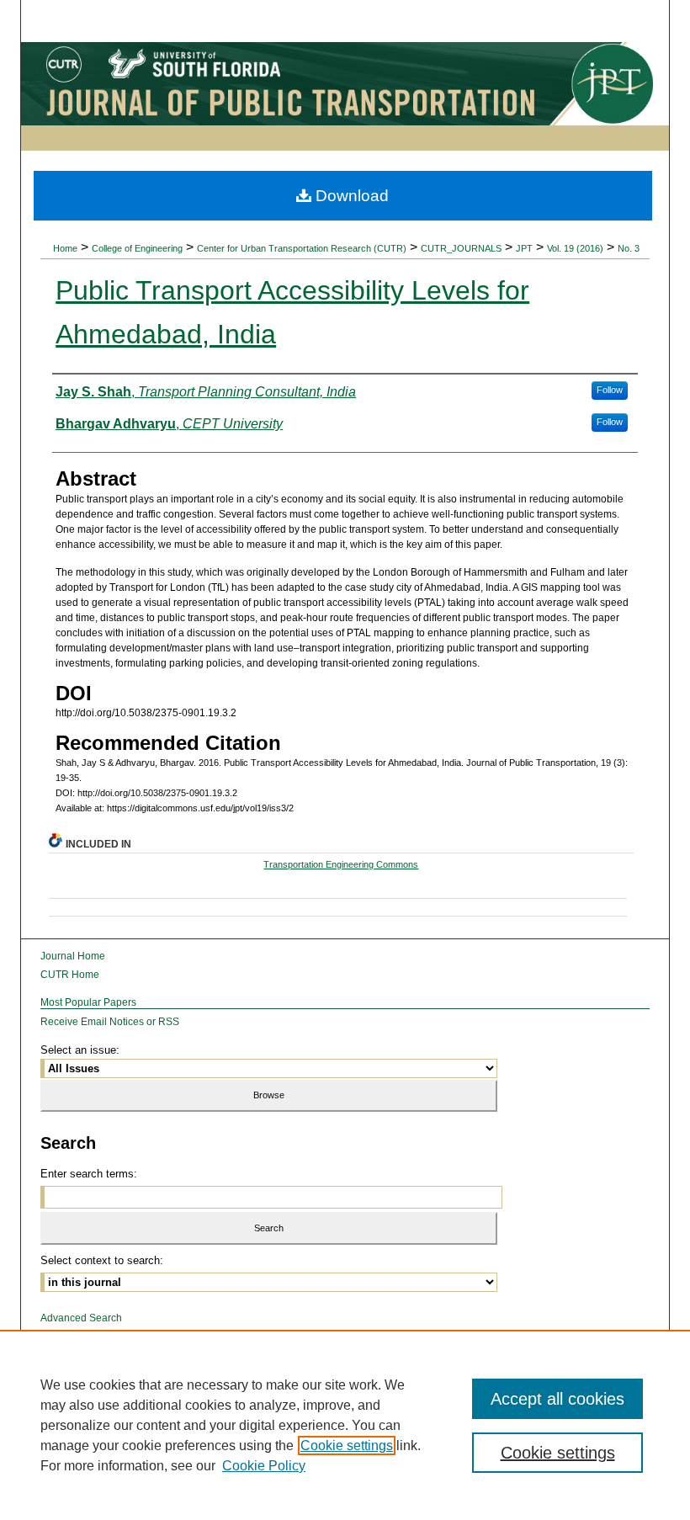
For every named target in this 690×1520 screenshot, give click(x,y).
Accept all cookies (557, 1399)
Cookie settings (346, 1445)
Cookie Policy (263, 1466)
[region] (345, 1425)
